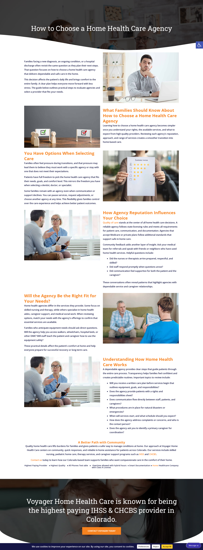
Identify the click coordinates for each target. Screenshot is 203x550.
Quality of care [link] (110, 222)
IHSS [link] (141, 454)
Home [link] (155, 465)
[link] (199, 45)
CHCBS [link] (152, 454)
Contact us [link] (36, 460)
